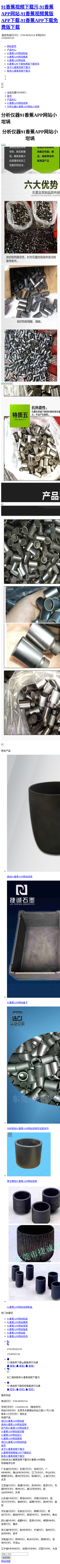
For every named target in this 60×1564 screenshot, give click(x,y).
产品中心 (11, 50)
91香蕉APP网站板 (16, 60)
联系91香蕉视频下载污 (18, 71)
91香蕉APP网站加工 (11, 1435)
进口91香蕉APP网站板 (12, 1421)
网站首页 (11, 46)
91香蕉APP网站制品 (17, 53)
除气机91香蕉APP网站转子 (15, 1428)
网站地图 (5, 1561)
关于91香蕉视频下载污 (18, 67)
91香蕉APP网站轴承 (17, 1329)
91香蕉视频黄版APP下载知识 (16, 1452)
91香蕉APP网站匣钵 (11, 1438)
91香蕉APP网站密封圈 (12, 1431)
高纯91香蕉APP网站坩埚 (14, 1424)
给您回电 (6, 1558)
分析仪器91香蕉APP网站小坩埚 (23, 106)
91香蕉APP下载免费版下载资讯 (23, 64)
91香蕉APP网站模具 (17, 57)
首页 (9, 96)
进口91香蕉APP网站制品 (14, 1442)
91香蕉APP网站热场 (17, 1336)
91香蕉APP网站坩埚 (17, 103)
